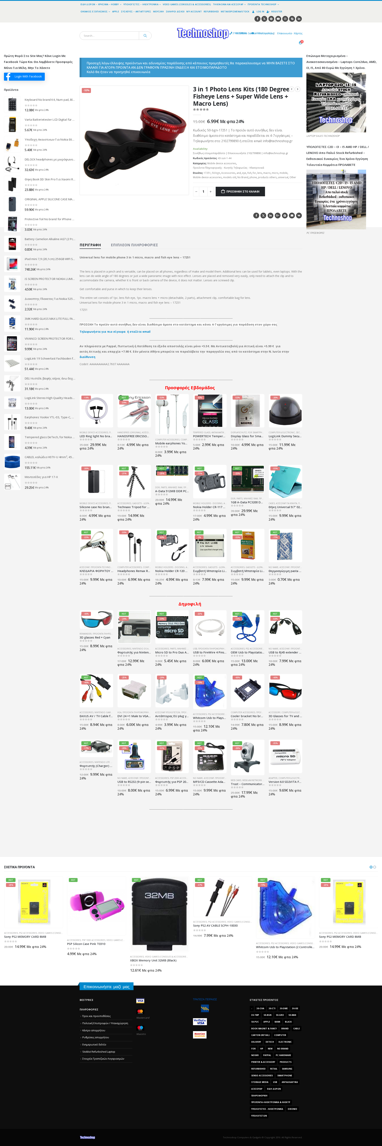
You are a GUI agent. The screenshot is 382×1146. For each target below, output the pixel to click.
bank (277, 1021)
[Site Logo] (166, 24)
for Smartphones (258, 432)
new (270, 1048)
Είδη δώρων (274, 1088)
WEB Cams (236, 780)
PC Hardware (283, 1055)
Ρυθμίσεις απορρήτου (95, 1037)
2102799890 (232, 33)
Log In (260, 11)
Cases (272, 503)
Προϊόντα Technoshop (262, 4)
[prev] (291, 89)
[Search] (145, 36)
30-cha (260, 1008)
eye (244, 173)
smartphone (284, 1075)
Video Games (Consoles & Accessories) (187, 4)
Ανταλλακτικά (290, 1082)
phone (253, 177)
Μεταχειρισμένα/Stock (235, 11)
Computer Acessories (167, 439)
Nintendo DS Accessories (146, 648)
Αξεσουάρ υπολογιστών (167, 712)
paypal (267, 1055)
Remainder (86, 633)
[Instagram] (285, 19)
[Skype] (292, 19)
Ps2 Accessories (255, 648)
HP (261, 1048)
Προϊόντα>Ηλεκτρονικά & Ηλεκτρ (270, 1102)
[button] (183, 190)
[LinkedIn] (299, 19)
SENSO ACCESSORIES (262, 1075)
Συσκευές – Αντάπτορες (136, 11)
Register (276, 11)
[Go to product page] (12, 104)
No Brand (242, 177)
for (254, 173)
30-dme (284, 1008)
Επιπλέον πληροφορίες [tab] (134, 244)
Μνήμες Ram (175, 487)
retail (273, 1068)
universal (283, 177)
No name (273, 567)
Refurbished (211, 11)
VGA (119, 712)
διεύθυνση (87, 357)
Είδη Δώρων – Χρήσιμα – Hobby (100, 4)
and (239, 173)
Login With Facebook (28, 76)
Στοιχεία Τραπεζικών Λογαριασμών (103, 1058)
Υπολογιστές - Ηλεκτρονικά (267, 1109)
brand (285, 1028)
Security (300, 432)
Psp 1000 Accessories (30, 940)
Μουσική (158, 11)
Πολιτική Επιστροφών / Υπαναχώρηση (105, 1023)
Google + (278, 215)
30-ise (295, 1008)
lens (259, 173)
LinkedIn (270, 215)
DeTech (270, 1041)
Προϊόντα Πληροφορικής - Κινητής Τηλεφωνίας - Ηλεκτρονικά (228, 167)
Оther (292, 177)
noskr (255, 1055)
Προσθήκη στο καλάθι (242, 191)
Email (292, 215)
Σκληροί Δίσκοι (175, 11)
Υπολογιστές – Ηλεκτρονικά (140, 4)
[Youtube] (278, 19)
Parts (164, 487)
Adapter (273, 778)
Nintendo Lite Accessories (109, 762)
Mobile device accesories (221, 163)
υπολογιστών (259, 1115)
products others (267, 177)
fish (249, 173)
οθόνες (292, 1109)
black (288, 1021)
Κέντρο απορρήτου (93, 1030)
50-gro (280, 1015)
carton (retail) (260, 1035)
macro (267, 173)
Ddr (157, 487)
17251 (207, 173)
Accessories (228, 173)
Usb (275, 1082)
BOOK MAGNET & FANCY (264, 1028)
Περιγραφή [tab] (90, 244)
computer (280, 1035)
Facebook (256, 215)
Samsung (287, 1068)
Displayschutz (239, 432)
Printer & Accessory (263, 1062)
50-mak (292, 1015)
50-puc (255, 1021)
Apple (115, 11)
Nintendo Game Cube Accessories (113, 712)
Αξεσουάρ (85, 567)
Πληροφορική (259, 1095)
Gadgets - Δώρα (140, 503)
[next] (297, 89)
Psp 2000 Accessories (181, 778)
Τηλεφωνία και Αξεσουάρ (228, 4)
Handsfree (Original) (129, 432)
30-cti (272, 1008)
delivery (256, 1041)
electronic (285, 1041)
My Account (194, 11)
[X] (264, 19)
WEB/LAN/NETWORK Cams (255, 780)
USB (195, 648)
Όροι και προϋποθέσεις (96, 1016)
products (285, 1062)
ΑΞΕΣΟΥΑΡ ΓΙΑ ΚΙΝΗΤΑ (286, 503)
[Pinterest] (271, 19)
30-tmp (255, 1015)
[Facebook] (257, 19)
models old (229, 177)
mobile (283, 173)
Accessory (274, 712)
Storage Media (259, 1082)
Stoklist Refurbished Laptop (98, 1051)
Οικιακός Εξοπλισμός (94, 11)
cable (296, 1028)
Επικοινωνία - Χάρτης (289, 33)
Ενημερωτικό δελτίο (94, 1044)
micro (275, 173)
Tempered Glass (201, 432)
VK (299, 215)
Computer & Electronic (282, 432)
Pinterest (285, 215)
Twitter (263, 215)
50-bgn (216, 173)
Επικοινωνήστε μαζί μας (107, 986)
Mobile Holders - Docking (207, 503)
